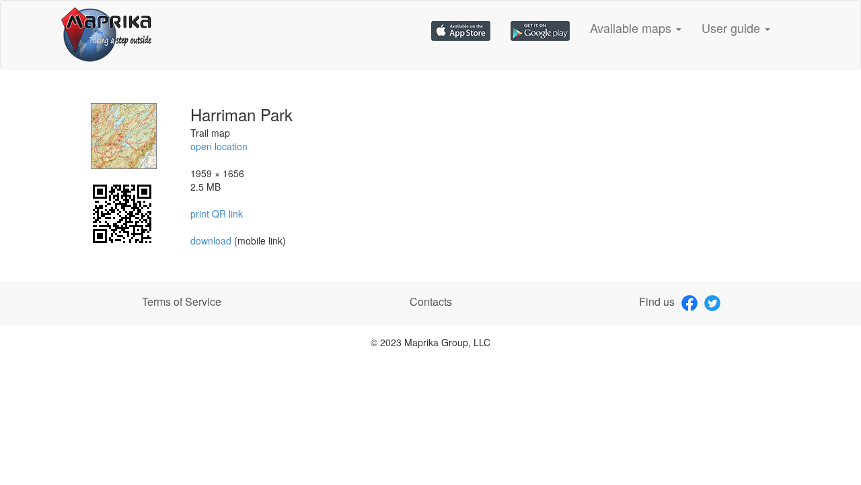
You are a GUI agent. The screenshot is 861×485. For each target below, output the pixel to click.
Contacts (431, 301)
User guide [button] (732, 27)
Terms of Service (181, 301)
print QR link (216, 213)
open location (219, 146)
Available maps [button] (632, 27)
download (212, 240)
